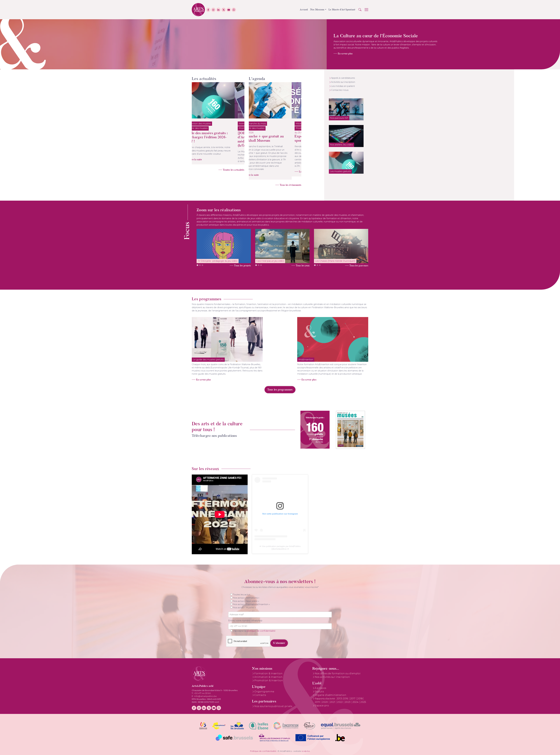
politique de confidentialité (261, 627)
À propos (320, 684)
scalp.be (306, 748)
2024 (355, 698)
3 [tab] (202, 262)
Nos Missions (317, 9)
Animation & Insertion (268, 673)
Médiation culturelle (263, 123)
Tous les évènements (290, 181)
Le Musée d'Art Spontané (342, 9)
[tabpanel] (224, 243)
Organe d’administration (330, 691)
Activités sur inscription (343, 82)
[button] (360, 9)
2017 (353, 695)
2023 (348, 698)
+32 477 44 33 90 (202, 690)
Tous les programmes (280, 386)
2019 (318, 698)
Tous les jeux (303, 262)
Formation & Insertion (268, 670)
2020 (325, 698)
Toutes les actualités (233, 177)
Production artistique (264, 128)
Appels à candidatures (343, 78)
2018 (360, 695)
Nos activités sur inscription (332, 673)
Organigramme (264, 688)
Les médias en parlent (343, 86)
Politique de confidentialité (263, 748)
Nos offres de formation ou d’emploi (337, 670)
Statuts (319, 688)
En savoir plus (345, 53)
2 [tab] (200, 262)
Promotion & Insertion (268, 677)
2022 (340, 698)
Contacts (260, 691)
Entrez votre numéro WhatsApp (245, 617)
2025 (363, 698)
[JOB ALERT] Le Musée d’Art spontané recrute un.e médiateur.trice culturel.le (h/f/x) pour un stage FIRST (217, 139)
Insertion (214, 123)
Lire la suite (205, 166)
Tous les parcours (358, 262)
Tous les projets (242, 262)
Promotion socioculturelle (209, 128)
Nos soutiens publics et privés (273, 703)
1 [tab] (197, 262)
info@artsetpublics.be (205, 693)
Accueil (304, 9)
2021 (333, 698)
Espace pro (322, 702)
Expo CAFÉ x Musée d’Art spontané (272, 138)
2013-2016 (343, 695)
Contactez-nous (339, 90)
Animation (201, 123)
